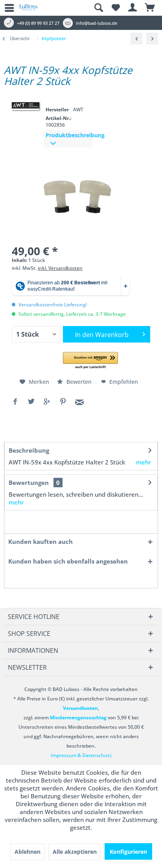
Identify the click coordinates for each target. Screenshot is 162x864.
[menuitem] (6, 8)
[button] (90, 361)
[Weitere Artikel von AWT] (25, 105)
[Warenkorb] (150, 8)
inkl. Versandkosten (60, 268)
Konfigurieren (128, 851)
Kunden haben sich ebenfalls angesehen (68, 561)
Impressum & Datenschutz (81, 755)
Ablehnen (27, 851)
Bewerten (79, 381)
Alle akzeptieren (75, 851)
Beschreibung (29, 450)
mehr (143, 462)
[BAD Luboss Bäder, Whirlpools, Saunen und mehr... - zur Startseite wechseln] (28, 10)
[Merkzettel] (115, 8)
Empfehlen (123, 381)
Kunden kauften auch (40, 541)
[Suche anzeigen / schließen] (98, 8)
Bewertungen (29, 482)
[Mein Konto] (133, 8)
